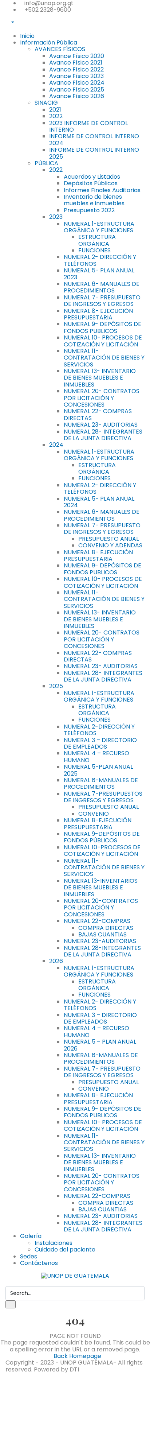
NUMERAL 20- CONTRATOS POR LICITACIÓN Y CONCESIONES (101, 398)
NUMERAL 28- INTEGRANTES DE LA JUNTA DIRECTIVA (103, 434)
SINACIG (46, 102)
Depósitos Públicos (91, 183)
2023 (56, 217)
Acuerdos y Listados (92, 176)
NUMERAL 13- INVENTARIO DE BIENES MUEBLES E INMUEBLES (100, 378)
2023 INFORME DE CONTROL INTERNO (88, 126)
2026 (56, 961)
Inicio (27, 36)
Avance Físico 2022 (76, 69)
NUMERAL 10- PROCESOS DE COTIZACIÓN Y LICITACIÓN (103, 340)
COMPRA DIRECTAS (105, 928)
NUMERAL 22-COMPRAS (97, 921)
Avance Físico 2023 (76, 76)
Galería (31, 1236)
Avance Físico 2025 (76, 89)
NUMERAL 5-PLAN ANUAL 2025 (98, 769)
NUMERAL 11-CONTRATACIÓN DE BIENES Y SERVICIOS (104, 867)
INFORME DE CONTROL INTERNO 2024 (94, 139)
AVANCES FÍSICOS (60, 49)
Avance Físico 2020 (76, 56)
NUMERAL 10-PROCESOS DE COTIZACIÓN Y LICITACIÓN (102, 850)
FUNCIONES (94, 250)
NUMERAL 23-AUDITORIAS (100, 941)
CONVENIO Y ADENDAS (110, 545)
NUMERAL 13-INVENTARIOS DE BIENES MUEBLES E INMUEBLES (101, 888)
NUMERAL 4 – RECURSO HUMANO (96, 756)
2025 (56, 686)
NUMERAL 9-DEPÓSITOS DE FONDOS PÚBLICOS (102, 837)
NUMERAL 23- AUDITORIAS (101, 424)
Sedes (28, 1256)
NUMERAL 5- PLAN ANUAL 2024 (99, 501)
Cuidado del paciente (65, 1249)
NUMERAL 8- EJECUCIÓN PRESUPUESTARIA (98, 314)
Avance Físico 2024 (76, 82)
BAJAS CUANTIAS (102, 934)
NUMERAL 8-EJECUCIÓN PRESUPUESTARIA (97, 823)
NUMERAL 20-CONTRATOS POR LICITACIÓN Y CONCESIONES (101, 908)
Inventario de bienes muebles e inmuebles (94, 200)
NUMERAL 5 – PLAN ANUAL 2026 (100, 1044)
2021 (55, 109)
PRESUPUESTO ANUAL (108, 539)
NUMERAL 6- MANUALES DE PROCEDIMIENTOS (101, 287)
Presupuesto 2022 (89, 210)
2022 (56, 116)
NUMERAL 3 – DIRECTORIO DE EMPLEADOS (100, 743)
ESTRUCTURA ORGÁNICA (97, 240)
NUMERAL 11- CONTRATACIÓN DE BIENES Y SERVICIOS (104, 358)
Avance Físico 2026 (76, 96)
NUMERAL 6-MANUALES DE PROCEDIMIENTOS (101, 783)
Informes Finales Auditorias (102, 190)
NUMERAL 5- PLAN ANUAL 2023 (99, 273)
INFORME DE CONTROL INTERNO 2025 (94, 152)
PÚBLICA (46, 163)
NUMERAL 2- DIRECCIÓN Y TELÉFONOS (100, 260)
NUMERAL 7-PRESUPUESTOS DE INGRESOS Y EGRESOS (103, 796)
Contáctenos (39, 1263)
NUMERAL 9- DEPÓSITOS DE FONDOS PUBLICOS (102, 327)
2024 (56, 444)
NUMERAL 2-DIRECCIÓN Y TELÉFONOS (99, 729)
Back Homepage (77, 1356)
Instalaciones (53, 1243)
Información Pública (48, 42)
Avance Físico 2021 (75, 62)
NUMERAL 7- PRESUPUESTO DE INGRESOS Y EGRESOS (102, 300)
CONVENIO (93, 814)
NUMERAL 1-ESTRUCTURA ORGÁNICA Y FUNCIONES (99, 227)
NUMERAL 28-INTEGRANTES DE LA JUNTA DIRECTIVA (102, 951)
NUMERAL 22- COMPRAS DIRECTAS (98, 414)
